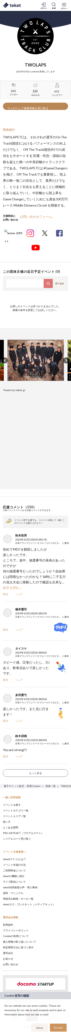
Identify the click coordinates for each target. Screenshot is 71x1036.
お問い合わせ (10, 964)
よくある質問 (10, 827)
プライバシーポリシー (15, 930)
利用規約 (8, 924)
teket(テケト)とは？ (14, 859)
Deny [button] (39, 1027)
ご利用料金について (14, 870)
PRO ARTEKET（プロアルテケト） (23, 833)
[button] (4, 1019)
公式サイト (13, 234)
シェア (19, 594)
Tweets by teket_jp (14, 390)
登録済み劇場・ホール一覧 (18, 898)
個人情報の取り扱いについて (19, 941)
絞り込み (59, 283)
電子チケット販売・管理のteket (22, 786)
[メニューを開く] (64, 5)
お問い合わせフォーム (36, 217)
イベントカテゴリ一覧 (15, 810)
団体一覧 (51, 786)
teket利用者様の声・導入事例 (20, 887)
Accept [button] (58, 1027)
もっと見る (35, 773)
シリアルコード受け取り (17, 838)
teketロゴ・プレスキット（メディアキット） (29, 904)
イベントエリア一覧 (14, 816)
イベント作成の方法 (14, 864)
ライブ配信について (14, 881)
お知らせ (8, 958)
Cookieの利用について (16, 936)
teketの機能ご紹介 (14, 876)
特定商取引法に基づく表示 (18, 947)
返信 (5, 594)
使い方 (7, 821)
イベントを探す (12, 804)
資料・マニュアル (13, 893)
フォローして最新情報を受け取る (27, 108)
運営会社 (8, 953)
